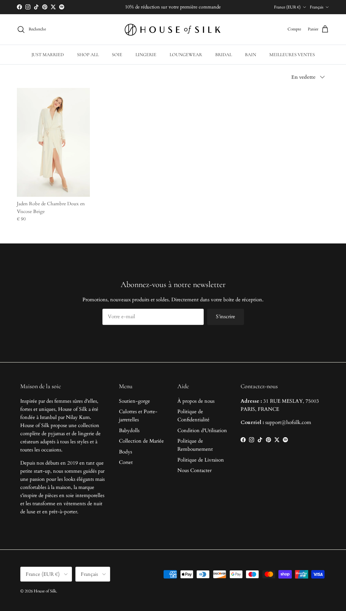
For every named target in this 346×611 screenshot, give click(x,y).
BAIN (250, 54)
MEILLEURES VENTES (292, 54)
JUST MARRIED (47, 54)
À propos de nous (196, 401)
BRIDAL (223, 54)
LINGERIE (145, 54)
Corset (126, 462)
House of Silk (45, 591)
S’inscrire (225, 316)
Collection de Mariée (141, 441)
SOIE (117, 54)
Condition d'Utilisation (202, 430)
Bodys (125, 451)
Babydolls (129, 430)
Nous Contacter (194, 470)
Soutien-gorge (134, 401)
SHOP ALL (88, 54)
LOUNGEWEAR (186, 54)
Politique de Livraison (200, 459)
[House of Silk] (173, 29)
